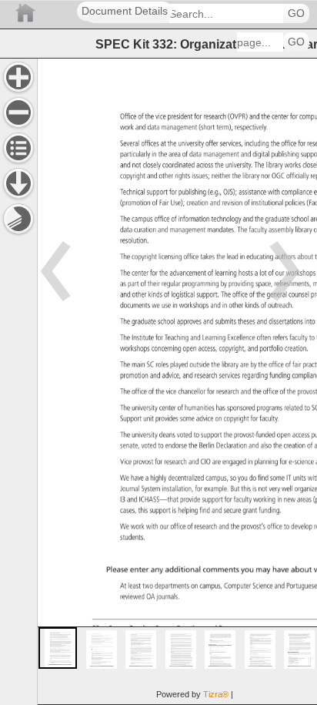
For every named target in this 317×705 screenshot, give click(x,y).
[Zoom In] (18, 77)
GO (296, 13)
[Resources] (18, 183)
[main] (177, 381)
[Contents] (18, 148)
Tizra (216, 694)
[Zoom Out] (18, 112)
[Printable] (18, 218)
